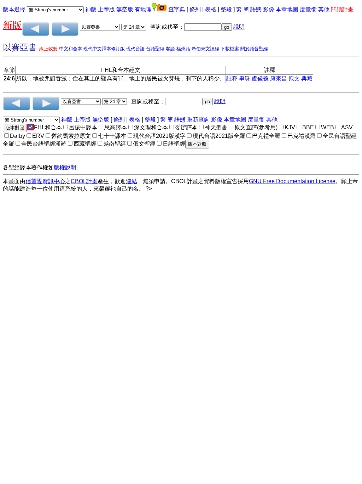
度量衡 (308, 9)
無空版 (124, 9)
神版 (91, 9)
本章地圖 (287, 9)
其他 (323, 9)
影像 (268, 9)
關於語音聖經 (254, 48)
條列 (195, 9)
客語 (170, 48)
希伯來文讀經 (205, 48)
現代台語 (135, 48)
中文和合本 (70, 48)
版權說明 (65, 167)
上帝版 (106, 9)
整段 (226, 9)
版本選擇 (14, 9)
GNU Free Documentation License (292, 181)
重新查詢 (198, 120)
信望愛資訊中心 (45, 181)
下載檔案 (230, 48)
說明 (239, 27)
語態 (256, 9)
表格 (210, 9)
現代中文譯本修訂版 (104, 48)
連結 (131, 181)
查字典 (176, 9)
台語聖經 (155, 48)
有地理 (143, 9)
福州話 (183, 48)
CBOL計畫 (84, 181)
